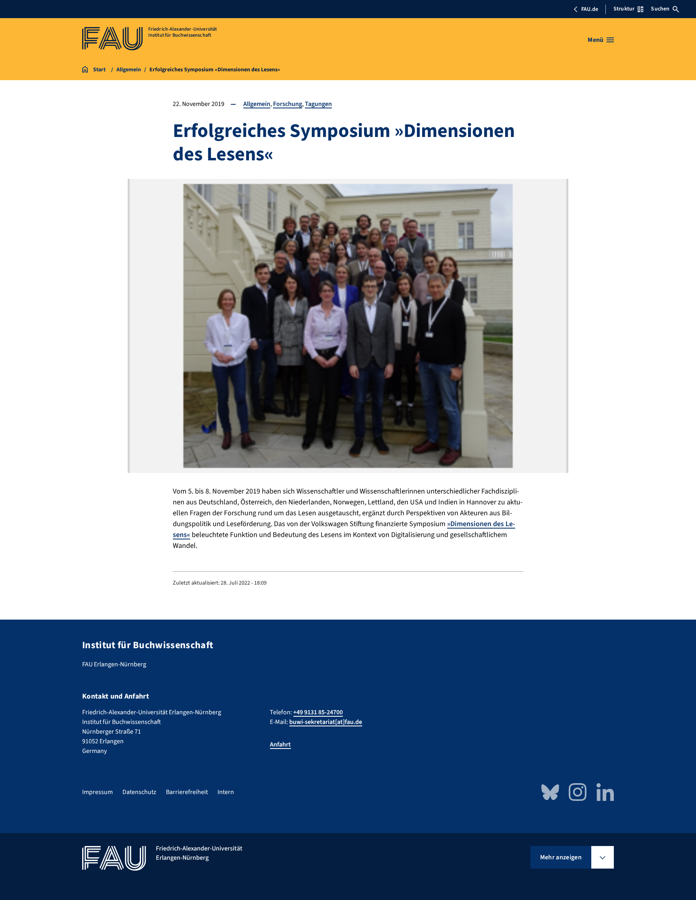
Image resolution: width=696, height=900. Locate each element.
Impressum (97, 792)
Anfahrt (280, 744)
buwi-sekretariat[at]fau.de (325, 722)
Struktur (623, 9)
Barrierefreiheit (187, 792)
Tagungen (318, 104)
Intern (226, 792)
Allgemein (256, 104)
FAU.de (589, 9)
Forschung (287, 104)
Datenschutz (139, 792)
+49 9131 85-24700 (318, 712)
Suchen (660, 9)
